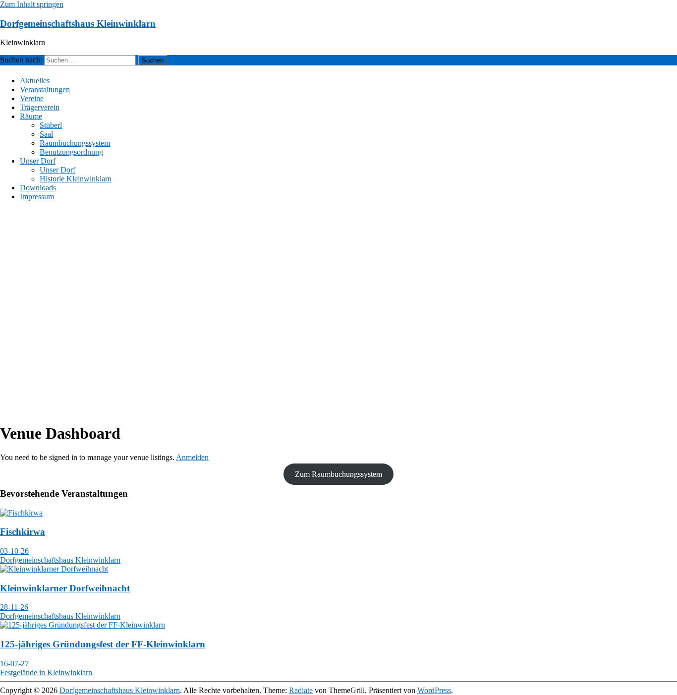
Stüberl (51, 125)
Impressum (37, 196)
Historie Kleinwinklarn (76, 178)
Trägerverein (39, 107)
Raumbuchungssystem (75, 143)
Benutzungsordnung (71, 152)
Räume (31, 116)
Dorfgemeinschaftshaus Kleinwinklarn (78, 23)
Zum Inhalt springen (31, 4)
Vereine (32, 98)
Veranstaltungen (45, 89)
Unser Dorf (38, 161)
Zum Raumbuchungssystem (338, 474)
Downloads (38, 187)
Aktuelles (35, 80)
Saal (46, 134)
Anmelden (192, 457)
